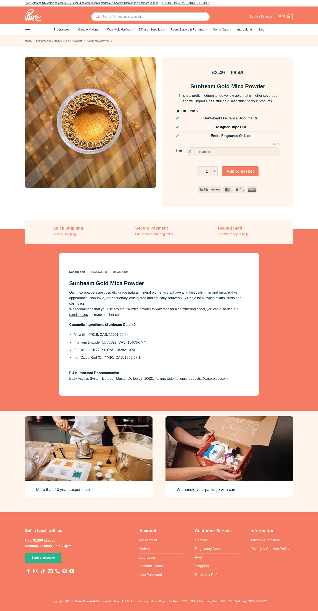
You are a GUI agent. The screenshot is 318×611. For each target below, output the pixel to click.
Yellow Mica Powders (99, 40)
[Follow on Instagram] (35, 571)
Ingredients (245, 29)
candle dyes (78, 315)
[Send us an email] (50, 571)
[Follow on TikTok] (42, 571)
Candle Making (88, 29)
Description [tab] (77, 271)
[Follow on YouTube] (71, 571)
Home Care (221, 29)
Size (178, 151)
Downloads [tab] (120, 271)
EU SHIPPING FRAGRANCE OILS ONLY (186, 3)
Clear (276, 144)
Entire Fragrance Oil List (230, 136)
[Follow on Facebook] (28, 571)
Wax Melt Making (118, 29)
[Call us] (57, 571)
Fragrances (61, 29)
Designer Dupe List (230, 127)
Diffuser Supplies (150, 29)
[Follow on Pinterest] (64, 571)
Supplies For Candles (49, 40)
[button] (284, 16)
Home (28, 40)
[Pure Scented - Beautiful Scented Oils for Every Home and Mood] (34, 15)
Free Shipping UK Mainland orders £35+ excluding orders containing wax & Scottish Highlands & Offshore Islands (91, 3)
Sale (261, 29)
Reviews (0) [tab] (99, 271)
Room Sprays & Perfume (187, 29)
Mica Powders (74, 40)
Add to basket (240, 171)
